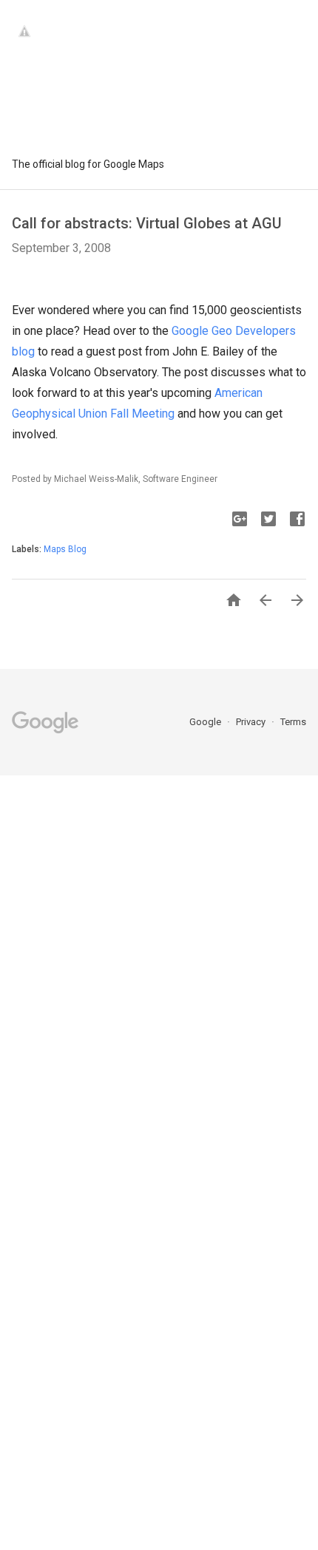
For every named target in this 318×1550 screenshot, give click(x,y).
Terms (293, 721)
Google (206, 721)
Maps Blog (65, 549)
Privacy (252, 721)
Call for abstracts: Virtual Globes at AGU (147, 223)
